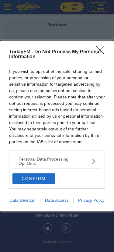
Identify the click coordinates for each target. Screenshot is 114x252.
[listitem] (57, 161)
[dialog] (57, 126)
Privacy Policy (91, 200)
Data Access (57, 200)
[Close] (102, 52)
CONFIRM (34, 178)
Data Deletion (22, 200)
